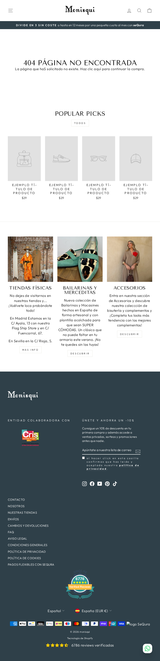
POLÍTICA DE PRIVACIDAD (27, 552)
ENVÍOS (13, 519)
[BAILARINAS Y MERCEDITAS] (80, 259)
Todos (80, 123)
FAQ (11, 532)
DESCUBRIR (80, 353)
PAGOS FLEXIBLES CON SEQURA (31, 564)
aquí (97, 69)
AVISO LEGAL (17, 538)
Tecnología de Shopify (80, 638)
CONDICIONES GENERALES (27, 545)
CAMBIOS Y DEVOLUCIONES (28, 526)
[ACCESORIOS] (129, 259)
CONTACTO (16, 500)
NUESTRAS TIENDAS (22, 512)
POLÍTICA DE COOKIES (24, 558)
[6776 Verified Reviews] (80, 599)
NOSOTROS (16, 506)
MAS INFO (30, 349)
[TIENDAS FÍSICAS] (30, 259)
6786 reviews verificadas (92, 645)
